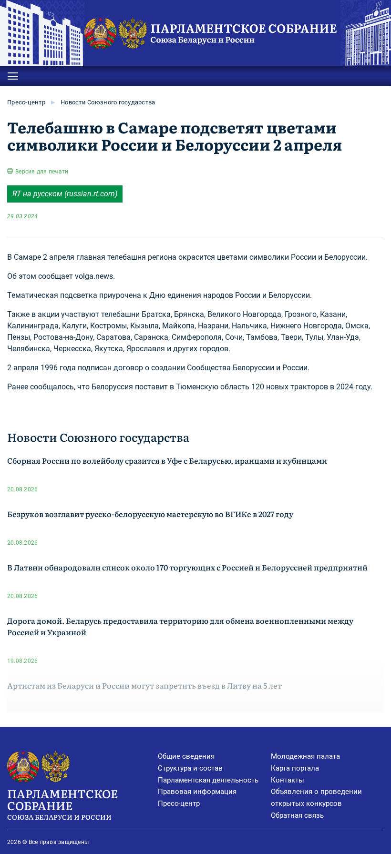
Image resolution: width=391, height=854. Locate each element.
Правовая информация (197, 791)
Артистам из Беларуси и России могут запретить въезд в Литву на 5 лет (144, 685)
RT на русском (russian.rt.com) (64, 193)
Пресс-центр (26, 102)
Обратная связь (297, 815)
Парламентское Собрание (62, 803)
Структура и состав (190, 768)
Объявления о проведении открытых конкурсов (316, 797)
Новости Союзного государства (108, 102)
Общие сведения (186, 756)
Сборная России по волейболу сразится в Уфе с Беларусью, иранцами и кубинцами (167, 460)
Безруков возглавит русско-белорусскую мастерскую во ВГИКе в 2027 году (150, 513)
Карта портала (295, 768)
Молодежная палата (305, 756)
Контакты (287, 780)
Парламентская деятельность (208, 780)
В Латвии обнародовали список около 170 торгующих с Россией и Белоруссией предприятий (187, 567)
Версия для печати (41, 171)
